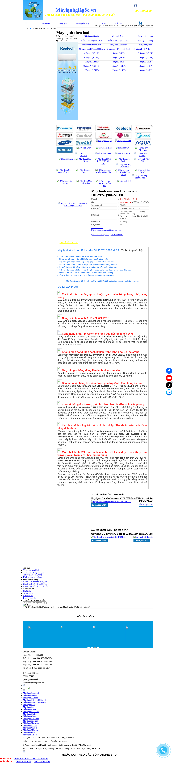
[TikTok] (169, 385)
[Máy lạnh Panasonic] (84, 131)
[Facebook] (169, 371)
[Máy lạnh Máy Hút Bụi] (65, 183)
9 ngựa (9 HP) (118, 62)
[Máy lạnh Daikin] (64, 131)
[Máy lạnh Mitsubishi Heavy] (143, 131)
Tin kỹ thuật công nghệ (32, 575)
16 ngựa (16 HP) (118, 66)
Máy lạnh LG (28, 707)
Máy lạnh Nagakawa (31, 723)
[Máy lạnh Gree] (123, 148)
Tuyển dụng (28, 593)
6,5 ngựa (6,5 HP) (91, 57)
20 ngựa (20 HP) (145, 70)
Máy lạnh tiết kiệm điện (91, 45)
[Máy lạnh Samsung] (64, 145)
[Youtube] (169, 378)
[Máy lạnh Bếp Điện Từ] (143, 172)
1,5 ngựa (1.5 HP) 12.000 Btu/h (146, 49)
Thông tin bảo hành (31, 570)
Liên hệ (118, 23)
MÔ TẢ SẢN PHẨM (69, 243)
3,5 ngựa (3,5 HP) (145, 53)
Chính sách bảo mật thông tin (35, 582)
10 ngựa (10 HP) (92, 62)
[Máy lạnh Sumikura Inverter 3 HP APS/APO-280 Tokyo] (115, 504)
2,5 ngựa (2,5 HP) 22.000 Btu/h (92, 49)
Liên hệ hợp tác (29, 598)
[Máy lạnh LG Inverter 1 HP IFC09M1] (150, 537)
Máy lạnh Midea (29, 714)
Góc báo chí (28, 596)
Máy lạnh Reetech (30, 721)
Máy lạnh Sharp (29, 705)
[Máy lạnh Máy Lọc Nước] (84, 161)
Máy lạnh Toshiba (30, 698)
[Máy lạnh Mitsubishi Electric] (64, 138)
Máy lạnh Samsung (31, 718)
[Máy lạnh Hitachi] (104, 148)
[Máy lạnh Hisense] (142, 156)
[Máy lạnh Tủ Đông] (84, 172)
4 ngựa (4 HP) (118, 53)
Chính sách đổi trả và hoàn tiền (35, 586)
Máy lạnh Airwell (30, 735)
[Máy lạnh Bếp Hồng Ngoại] (140, 178)
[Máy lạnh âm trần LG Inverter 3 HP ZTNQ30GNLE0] (73, 206)
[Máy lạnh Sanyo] (104, 140)
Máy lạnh (63, 23)
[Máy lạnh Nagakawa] (103, 138)
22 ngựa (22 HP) (118, 70)
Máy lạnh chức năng (118, 45)
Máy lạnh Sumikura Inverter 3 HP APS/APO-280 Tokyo (109, 500)
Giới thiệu (46, 23)
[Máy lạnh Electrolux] (143, 150)
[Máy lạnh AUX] (122, 153)
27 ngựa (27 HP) (92, 70)
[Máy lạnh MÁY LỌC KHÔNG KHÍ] (103, 163)
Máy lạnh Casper (30, 728)
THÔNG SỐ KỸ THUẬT (71, 245)
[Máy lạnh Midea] (143, 138)
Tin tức (103, 23)
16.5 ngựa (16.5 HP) (91, 66)
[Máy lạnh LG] (123, 138)
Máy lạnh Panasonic (31, 693)
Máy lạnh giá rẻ (145, 45)
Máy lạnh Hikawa (30, 730)
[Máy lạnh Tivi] (124, 181)
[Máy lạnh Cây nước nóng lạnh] (64, 172)
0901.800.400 (23, 761)
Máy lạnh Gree (29, 732)
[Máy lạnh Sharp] (84, 148)
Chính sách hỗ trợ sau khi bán (35, 584)
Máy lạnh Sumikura (31, 711)
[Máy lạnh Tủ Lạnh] (123, 161)
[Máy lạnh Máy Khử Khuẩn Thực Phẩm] (123, 174)
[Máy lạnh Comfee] (84, 138)
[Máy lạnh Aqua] (143, 145)
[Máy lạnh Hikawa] (83, 156)
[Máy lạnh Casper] (123, 140)
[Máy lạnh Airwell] (103, 153)
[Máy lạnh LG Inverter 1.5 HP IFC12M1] (108, 537)
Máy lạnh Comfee (30, 716)
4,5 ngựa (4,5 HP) (91, 53)
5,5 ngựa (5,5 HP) (145, 57)
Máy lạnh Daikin (30, 695)
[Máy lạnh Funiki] (84, 145)
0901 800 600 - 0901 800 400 (31, 758)
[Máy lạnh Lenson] (67, 159)
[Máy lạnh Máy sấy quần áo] (124, 167)
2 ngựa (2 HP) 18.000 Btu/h (118, 49)
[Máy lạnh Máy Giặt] (142, 161)
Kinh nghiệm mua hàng (32, 577)
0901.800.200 (42, 761)
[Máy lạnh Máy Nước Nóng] (85, 183)
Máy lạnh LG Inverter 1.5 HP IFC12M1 (112, 533)
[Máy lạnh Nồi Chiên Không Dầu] (103, 172)
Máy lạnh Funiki (30, 725)
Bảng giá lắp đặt (83, 23)
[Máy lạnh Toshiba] (103, 131)
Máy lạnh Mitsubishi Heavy (34, 702)
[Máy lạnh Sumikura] (64, 152)
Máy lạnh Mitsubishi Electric (35, 700)
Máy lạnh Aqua (29, 709)
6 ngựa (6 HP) (118, 57)
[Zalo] (169, 392)
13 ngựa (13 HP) (145, 66)
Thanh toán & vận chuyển (33, 572)
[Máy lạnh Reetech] (123, 131)
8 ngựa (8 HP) (145, 62)
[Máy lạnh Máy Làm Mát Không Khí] (104, 186)
